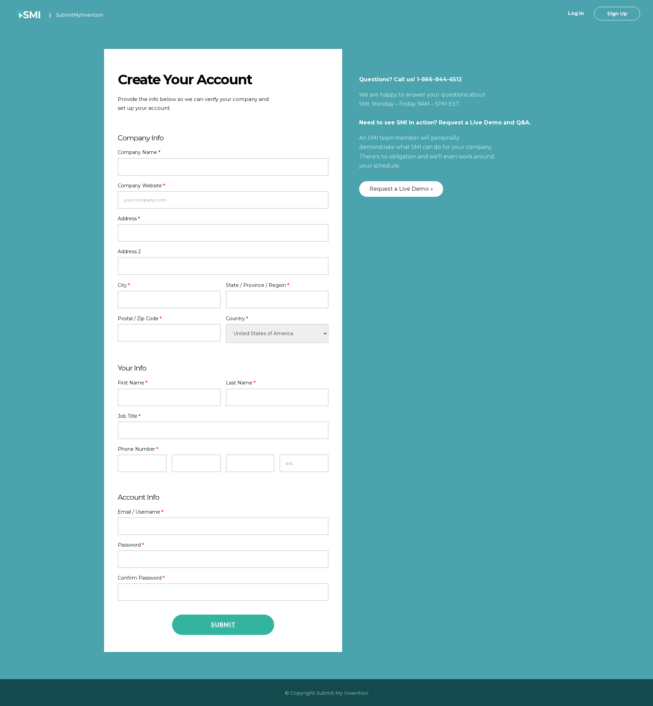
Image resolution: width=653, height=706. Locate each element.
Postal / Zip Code (140, 318)
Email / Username (140, 512)
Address (129, 219)
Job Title (129, 416)
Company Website (141, 186)
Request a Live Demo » (401, 189)
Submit (223, 624)
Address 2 (129, 251)
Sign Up (617, 14)
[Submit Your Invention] (61, 15)
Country (237, 318)
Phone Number (138, 449)
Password (131, 545)
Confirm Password (141, 578)
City (124, 285)
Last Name (240, 383)
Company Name (139, 152)
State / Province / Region (257, 285)
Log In (576, 13)
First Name (132, 383)
